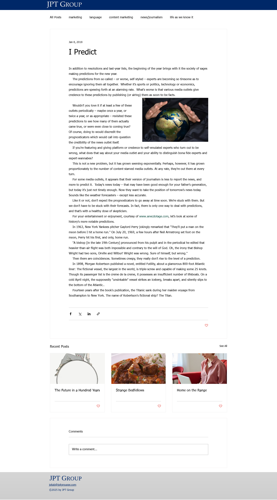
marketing (75, 17)
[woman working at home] (199, 368)
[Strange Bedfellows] (138, 368)
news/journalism (151, 17)
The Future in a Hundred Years (77, 390)
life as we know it (181, 17)
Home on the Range (192, 390)
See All (223, 346)
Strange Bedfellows (130, 390)
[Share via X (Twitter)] (80, 314)
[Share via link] (98, 314)
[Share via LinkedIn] (89, 314)
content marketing (121, 17)
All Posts (55, 17)
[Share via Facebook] (70, 314)
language (96, 17)
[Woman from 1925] (77, 368)
